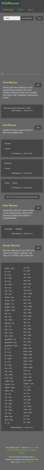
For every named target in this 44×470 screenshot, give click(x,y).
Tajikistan (18, 229)
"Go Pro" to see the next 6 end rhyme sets (22, 197)
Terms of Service (27, 462)
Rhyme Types (8, 10)
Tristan (7, 183)
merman (8, 143)
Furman (7, 149)
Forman (7, 168)
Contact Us (25, 450)
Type (39, 18)
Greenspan (9, 229)
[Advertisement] (22, 45)
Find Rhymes (27, 18)
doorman (8, 163)
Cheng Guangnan (13, 450)
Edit (38, 85)
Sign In (30, 10)
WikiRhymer (10, 3)
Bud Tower (32, 447)
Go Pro (20, 10)
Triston (14, 183)
